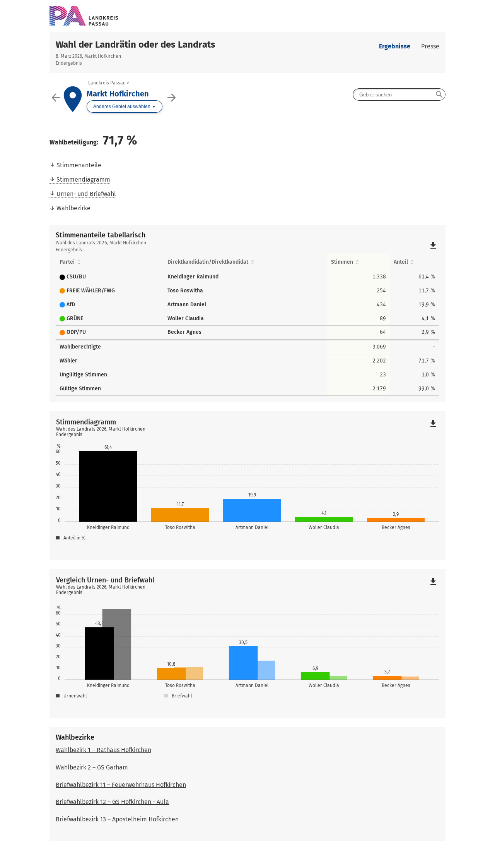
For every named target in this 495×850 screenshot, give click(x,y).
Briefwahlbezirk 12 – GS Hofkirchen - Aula (112, 801)
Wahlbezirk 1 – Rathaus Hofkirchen (103, 750)
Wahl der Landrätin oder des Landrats (135, 44)
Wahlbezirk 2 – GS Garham (92, 767)
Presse (430, 46)
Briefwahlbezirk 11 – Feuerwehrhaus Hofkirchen (121, 784)
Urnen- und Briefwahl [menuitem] (86, 193)
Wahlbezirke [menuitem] (73, 208)
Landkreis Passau (107, 83)
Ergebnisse (394, 46)
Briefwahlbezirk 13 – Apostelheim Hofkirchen (117, 819)
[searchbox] (399, 94)
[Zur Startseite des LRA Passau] (248, 16)
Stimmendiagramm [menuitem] (83, 179)
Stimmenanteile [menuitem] (78, 165)
